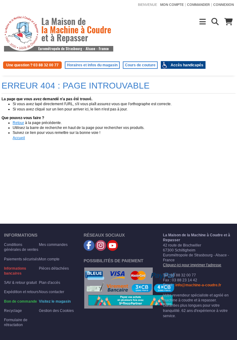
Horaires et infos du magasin (92, 65)
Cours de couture (140, 65)
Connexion (223, 4)
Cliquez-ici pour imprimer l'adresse (192, 265)
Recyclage (13, 311)
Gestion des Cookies (56, 311)
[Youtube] (112, 245)
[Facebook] (89, 245)
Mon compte (172, 4)
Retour (18, 123)
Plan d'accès (49, 282)
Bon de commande (20, 301)
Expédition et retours (21, 292)
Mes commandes (53, 245)
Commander (198, 4)
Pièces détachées (54, 268)
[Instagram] (100, 245)
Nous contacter (51, 292)
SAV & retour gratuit (20, 282)
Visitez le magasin (55, 301)
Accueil (19, 138)
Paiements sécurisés (21, 259)
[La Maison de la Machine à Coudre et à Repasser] (59, 33)
